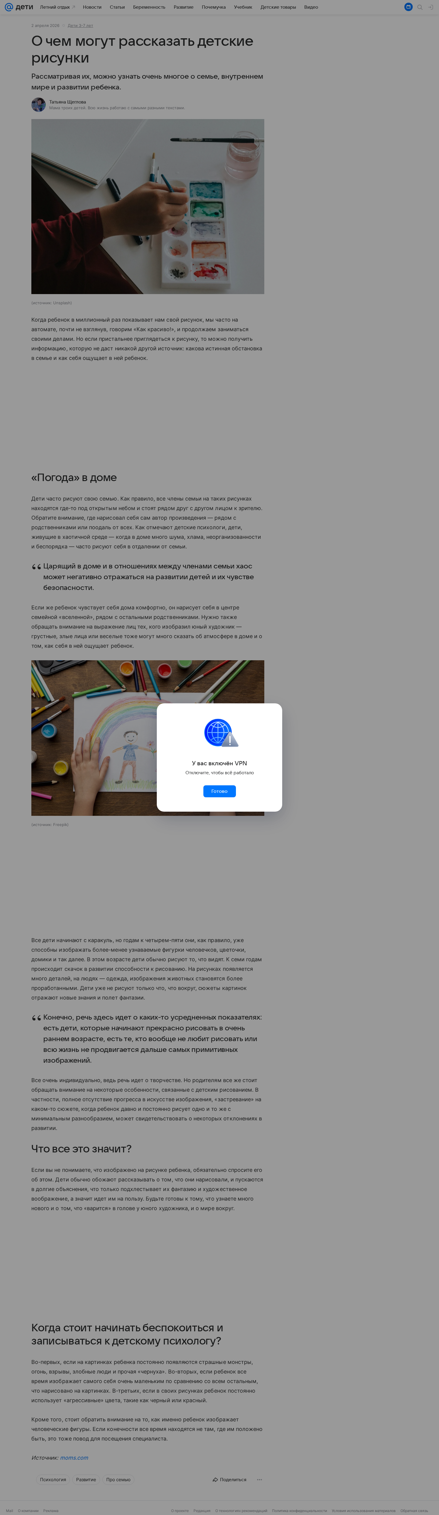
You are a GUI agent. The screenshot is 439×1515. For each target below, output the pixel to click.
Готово (219, 791)
